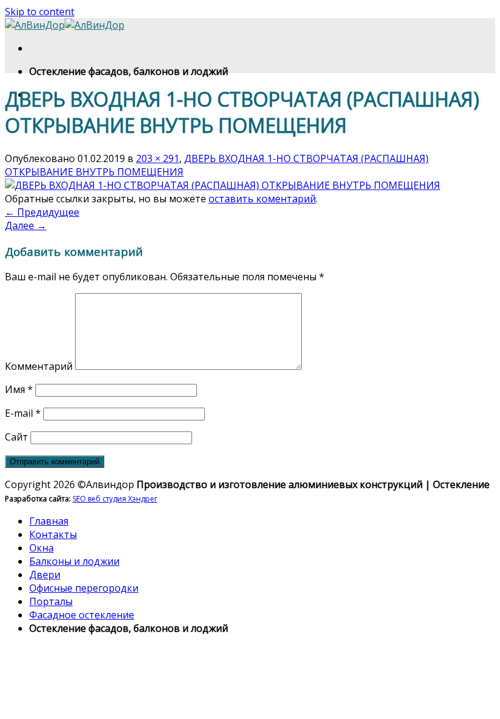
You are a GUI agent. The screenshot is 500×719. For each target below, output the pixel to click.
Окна (41, 547)
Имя (19, 389)
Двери (44, 574)
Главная (48, 521)
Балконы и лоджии (74, 561)
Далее (25, 225)
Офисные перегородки (83, 588)
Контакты (53, 534)
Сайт (16, 437)
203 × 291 (157, 158)
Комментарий (39, 366)
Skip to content (39, 11)
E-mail (23, 413)
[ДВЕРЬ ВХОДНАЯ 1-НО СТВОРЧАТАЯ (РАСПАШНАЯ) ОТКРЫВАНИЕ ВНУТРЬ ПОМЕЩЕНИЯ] (222, 185)
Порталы (51, 601)
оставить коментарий (262, 198)
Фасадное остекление (81, 615)
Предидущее (42, 212)
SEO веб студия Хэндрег (115, 499)
